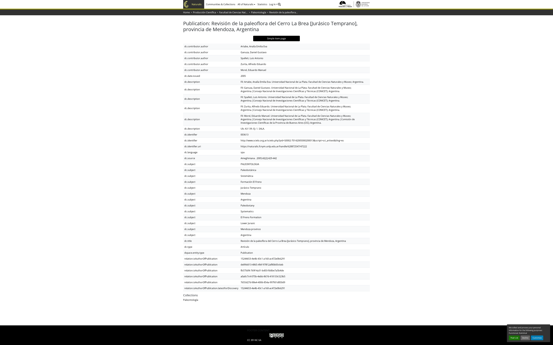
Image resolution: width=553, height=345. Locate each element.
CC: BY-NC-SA (254, 340)
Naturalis (197, 4)
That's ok (514, 337)
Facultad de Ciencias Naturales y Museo (233, 12)
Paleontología (258, 12)
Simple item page (276, 38)
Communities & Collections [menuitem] (220, 4)
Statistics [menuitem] (262, 4)
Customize (537, 337)
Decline (525, 337)
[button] (279, 4)
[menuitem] (246, 4)
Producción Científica (204, 12)
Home (186, 12)
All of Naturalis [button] (245, 4)
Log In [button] (272, 4)
